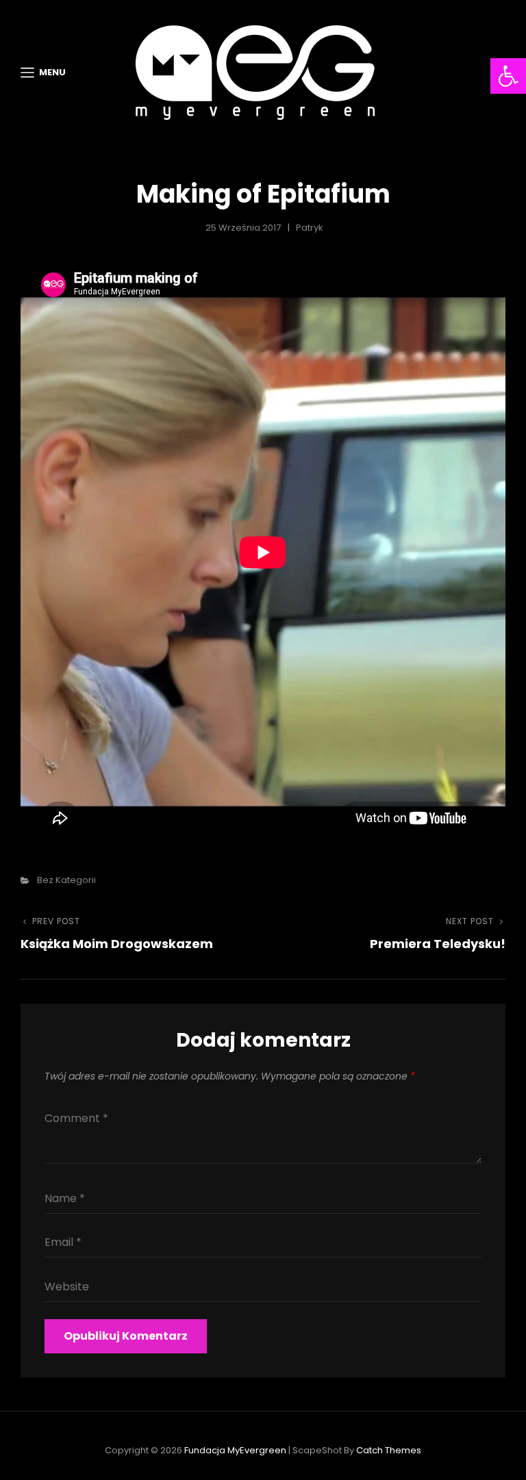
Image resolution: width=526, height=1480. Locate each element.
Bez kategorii (66, 879)
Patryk (309, 227)
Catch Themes (388, 1450)
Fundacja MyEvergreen (235, 1450)
